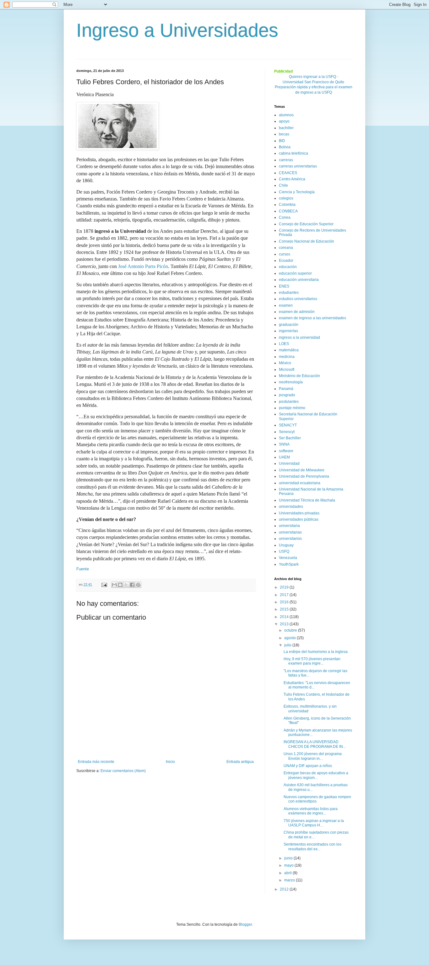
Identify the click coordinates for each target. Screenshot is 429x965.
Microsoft (286, 369)
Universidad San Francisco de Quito (313, 82)
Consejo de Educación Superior (306, 224)
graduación (288, 324)
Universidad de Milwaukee (301, 470)
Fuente (82, 569)
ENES (284, 286)
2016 (285, 602)
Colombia (287, 204)
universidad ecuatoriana (299, 483)
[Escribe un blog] (120, 585)
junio (289, 858)
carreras (286, 160)
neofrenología (291, 382)
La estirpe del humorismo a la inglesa (316, 652)
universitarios (290, 538)
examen (286, 305)
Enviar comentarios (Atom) (123, 771)
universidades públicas (298, 519)
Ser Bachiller (290, 438)
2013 (285, 624)
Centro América (292, 179)
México (285, 363)
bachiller (286, 128)
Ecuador (286, 260)
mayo (289, 865)
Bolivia (285, 147)
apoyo (284, 121)
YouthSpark (289, 564)
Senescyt (287, 432)
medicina (287, 356)
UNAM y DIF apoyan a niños (308, 766)
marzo (290, 880)
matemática (289, 350)
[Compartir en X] (126, 585)
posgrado (287, 395)
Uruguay (286, 545)
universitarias (290, 532)
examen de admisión (297, 312)
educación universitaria (299, 279)
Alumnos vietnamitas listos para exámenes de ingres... (311, 811)
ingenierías (288, 331)
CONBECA (288, 211)
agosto (290, 638)
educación (288, 267)
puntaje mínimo (292, 408)
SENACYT (288, 425)
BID (282, 141)
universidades (291, 506)
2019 (285, 587)
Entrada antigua (240, 761)
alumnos (286, 115)
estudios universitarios (298, 299)
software (286, 451)
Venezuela (288, 558)
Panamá (286, 389)
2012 (285, 889)
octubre (291, 630)
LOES (284, 344)
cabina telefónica (293, 153)
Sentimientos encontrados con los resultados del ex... (312, 846)
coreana (286, 247)
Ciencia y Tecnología (297, 192)
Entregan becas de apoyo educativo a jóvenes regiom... (316, 775)
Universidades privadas (299, 513)
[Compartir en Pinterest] (138, 585)
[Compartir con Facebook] (132, 585)
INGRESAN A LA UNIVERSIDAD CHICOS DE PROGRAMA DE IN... (315, 744)
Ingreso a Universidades (177, 30)
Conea (285, 217)
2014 (285, 617)
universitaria (289, 526)
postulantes (289, 401)
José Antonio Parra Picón (143, 266)
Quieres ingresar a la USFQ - (313, 76)
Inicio (170, 761)
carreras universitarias (298, 166)
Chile (283, 185)
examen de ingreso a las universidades (312, 318)
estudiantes (289, 292)
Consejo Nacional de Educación (306, 241)
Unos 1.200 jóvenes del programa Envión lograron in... (313, 756)
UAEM (284, 457)
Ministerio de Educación (299, 376)
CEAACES (288, 173)
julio (288, 645)
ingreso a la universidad (299, 337)
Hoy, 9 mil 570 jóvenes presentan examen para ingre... (312, 661)
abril (288, 873)
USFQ (284, 551)
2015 (285, 609)
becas (284, 134)
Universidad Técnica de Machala (307, 500)
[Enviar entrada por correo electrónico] (104, 584)
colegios (286, 198)
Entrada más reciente (96, 761)
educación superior (295, 273)
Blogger (245, 924)
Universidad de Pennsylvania (304, 476)
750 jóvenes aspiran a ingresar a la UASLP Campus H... (314, 823)
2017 (285, 595)
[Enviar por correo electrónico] (114, 585)
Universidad (289, 463)
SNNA (284, 444)
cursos (284, 254)
